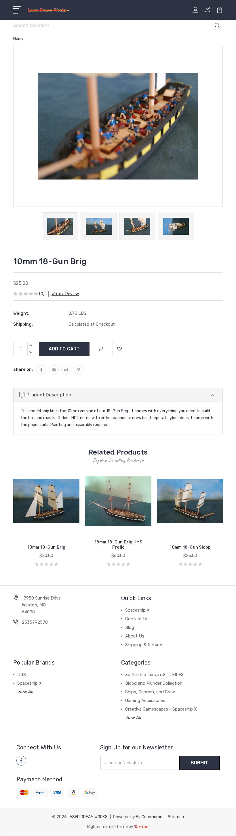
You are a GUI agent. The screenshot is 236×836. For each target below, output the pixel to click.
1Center (141, 826)
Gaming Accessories (145, 700)
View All (25, 691)
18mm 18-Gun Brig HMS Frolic (118, 545)
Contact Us (137, 618)
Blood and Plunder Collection (153, 683)
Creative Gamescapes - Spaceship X (161, 709)
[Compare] (207, 13)
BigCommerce (149, 816)
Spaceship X (137, 610)
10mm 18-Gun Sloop (190, 547)
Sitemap (176, 816)
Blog (129, 627)
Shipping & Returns (144, 644)
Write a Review (65, 293)
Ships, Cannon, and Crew (150, 691)
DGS (21, 674)
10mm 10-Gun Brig (46, 547)
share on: (23, 369)
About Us (134, 636)
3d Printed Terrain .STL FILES (154, 674)
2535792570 (35, 622)
